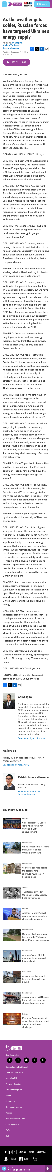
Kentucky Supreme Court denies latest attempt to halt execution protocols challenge (35, 1022)
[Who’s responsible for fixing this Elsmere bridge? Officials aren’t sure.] (12, 848)
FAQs (8, 1130)
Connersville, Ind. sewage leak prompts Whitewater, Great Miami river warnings (35, 936)
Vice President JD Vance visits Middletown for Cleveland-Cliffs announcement (34, 827)
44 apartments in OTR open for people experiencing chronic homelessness (35, 1000)
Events (8, 1095)
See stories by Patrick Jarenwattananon (29, 793)
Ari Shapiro (17, 42)
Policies (9, 1113)
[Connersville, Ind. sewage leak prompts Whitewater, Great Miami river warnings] (12, 935)
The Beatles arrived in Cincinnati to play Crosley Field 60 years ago (34, 894)
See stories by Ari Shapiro (31, 738)
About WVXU (11, 1078)
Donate (43, 4)
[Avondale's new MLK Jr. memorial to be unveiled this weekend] (12, 956)
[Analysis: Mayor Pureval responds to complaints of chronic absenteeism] (12, 914)
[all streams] (48, 1168)
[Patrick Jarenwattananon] (9, 781)
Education (26, 972)
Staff (7, 1136)
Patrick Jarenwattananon (12, 46)
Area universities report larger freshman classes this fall (33, 979)
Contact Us (10, 1101)
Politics (25, 818)
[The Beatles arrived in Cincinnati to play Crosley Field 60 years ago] (12, 893)
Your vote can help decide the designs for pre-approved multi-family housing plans (34, 872)
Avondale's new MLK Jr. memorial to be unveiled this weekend (34, 958)
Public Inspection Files (15, 1118)
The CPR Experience (14, 1072)
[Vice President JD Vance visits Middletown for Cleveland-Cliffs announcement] (12, 823)
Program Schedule (13, 1084)
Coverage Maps (12, 1124)
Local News (27, 843)
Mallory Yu (8, 45)
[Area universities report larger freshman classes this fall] (12, 977)
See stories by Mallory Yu (16, 764)
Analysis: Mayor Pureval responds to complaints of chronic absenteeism (35, 915)
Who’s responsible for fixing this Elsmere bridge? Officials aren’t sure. (35, 849)
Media (24, 888)
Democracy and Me (14, 1107)
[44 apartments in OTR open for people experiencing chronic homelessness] (12, 998)
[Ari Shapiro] (9, 701)
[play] (4, 1168)
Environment (27, 930)
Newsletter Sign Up (14, 1090)
